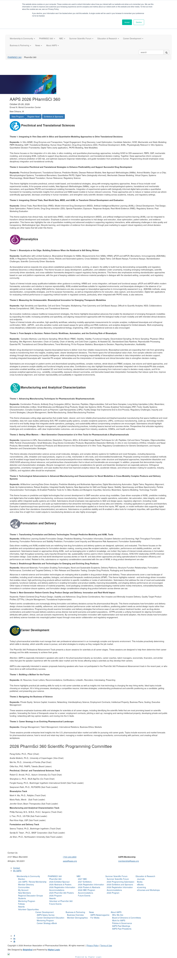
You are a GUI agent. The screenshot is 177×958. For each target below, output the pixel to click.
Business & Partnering (75, 912)
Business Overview (75, 914)
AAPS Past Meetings (121, 926)
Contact (16, 868)
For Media (94, 917)
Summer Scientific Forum (116, 876)
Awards (21, 906)
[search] (166, 52)
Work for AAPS (118, 920)
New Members (24, 892)
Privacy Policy (93, 945)
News (91, 912)
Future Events (55, 903)
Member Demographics (77, 917)
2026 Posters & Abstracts (89, 887)
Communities (24, 887)
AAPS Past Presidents (121, 928)
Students (22, 898)
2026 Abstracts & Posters (60, 884)
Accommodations (56, 890)
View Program (17, 116)
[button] (22, 38)
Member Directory (26, 884)
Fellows (21, 903)
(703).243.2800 (69, 856)
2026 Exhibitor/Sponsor (59, 881)
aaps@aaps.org (70, 861)
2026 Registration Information (62, 887)
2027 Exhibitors (85, 881)
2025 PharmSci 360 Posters (61, 892)
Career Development (44, 912)
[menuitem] (31, 893)
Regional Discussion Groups (30, 895)
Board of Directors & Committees (126, 917)
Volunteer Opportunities (28, 909)
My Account (23, 890)
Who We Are (117, 914)
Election (21, 879)
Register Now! (33, 116)
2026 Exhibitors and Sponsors (120, 884)
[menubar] (31, 894)
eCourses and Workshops (148, 890)
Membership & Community (28, 876)
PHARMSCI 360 (15, 57)
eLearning (141, 887)
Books (139, 881)
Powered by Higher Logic (88, 957)
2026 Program (55, 895)
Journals (141, 879)
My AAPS (17, 870)
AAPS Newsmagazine (99, 914)
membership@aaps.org (128, 861)
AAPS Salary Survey (45, 914)
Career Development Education (50, 917)
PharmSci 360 (55, 879)
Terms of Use (106, 945)
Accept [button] (127, 22)
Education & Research (145, 876)
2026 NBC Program (86, 890)
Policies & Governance (122, 923)
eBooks (140, 884)
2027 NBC (82, 879)
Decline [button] (139, 22)
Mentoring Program (26, 901)
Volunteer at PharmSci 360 (61, 901)
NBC (79, 876)
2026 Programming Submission (120, 881)
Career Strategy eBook (47, 923)
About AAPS (116, 912)
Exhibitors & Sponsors (53, 116)
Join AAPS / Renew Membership (32, 881)
